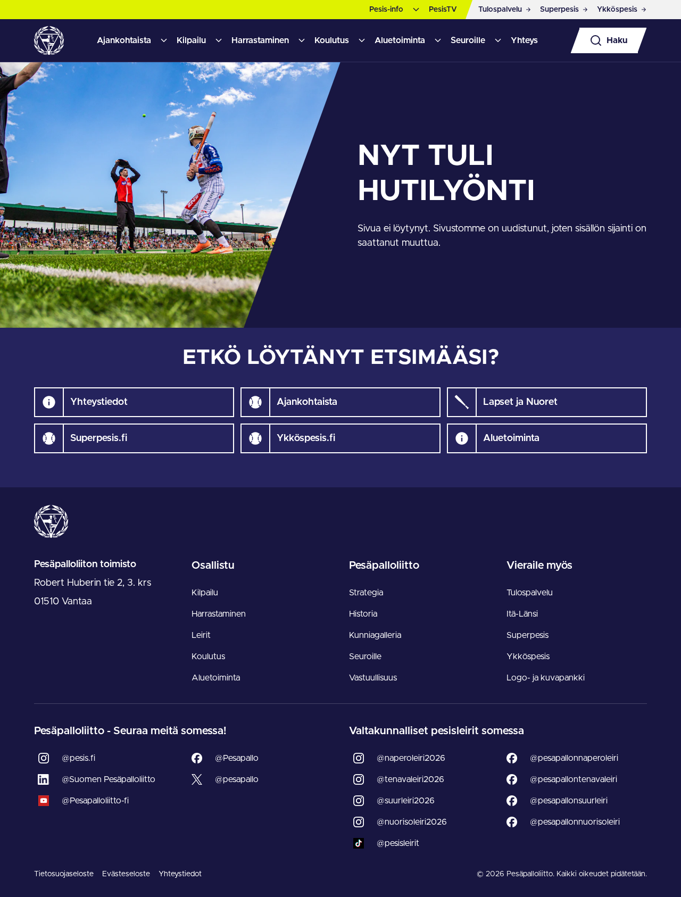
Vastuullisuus (373, 678)
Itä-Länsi (522, 614)
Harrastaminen (260, 40)
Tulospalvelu (529, 592)
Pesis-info (386, 9)
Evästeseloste (126, 874)
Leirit (201, 635)
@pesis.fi (78, 758)
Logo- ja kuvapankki (545, 678)
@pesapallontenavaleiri (573, 779)
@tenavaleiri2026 (410, 779)
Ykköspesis (528, 656)
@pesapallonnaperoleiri (574, 758)
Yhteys (524, 40)
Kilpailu (191, 40)
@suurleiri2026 (406, 800)
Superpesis (527, 635)
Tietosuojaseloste (64, 874)
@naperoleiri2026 (411, 758)
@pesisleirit (398, 843)
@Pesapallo (237, 758)
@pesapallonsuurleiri (569, 800)
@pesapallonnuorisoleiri (575, 822)
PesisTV (443, 9)
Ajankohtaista (124, 40)
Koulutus (331, 40)
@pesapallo (237, 779)
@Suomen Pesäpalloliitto (108, 779)
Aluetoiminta (400, 40)
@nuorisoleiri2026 (412, 822)
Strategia (366, 592)
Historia (363, 614)
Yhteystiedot (180, 874)
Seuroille (468, 40)
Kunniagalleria (375, 635)
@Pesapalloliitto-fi (95, 800)
